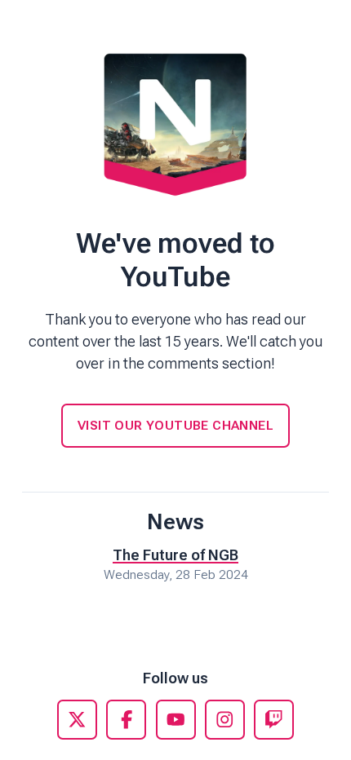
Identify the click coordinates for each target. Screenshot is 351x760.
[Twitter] (77, 720)
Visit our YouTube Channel (175, 425)
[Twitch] (274, 720)
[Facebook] (126, 720)
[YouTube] (176, 720)
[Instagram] (225, 720)
